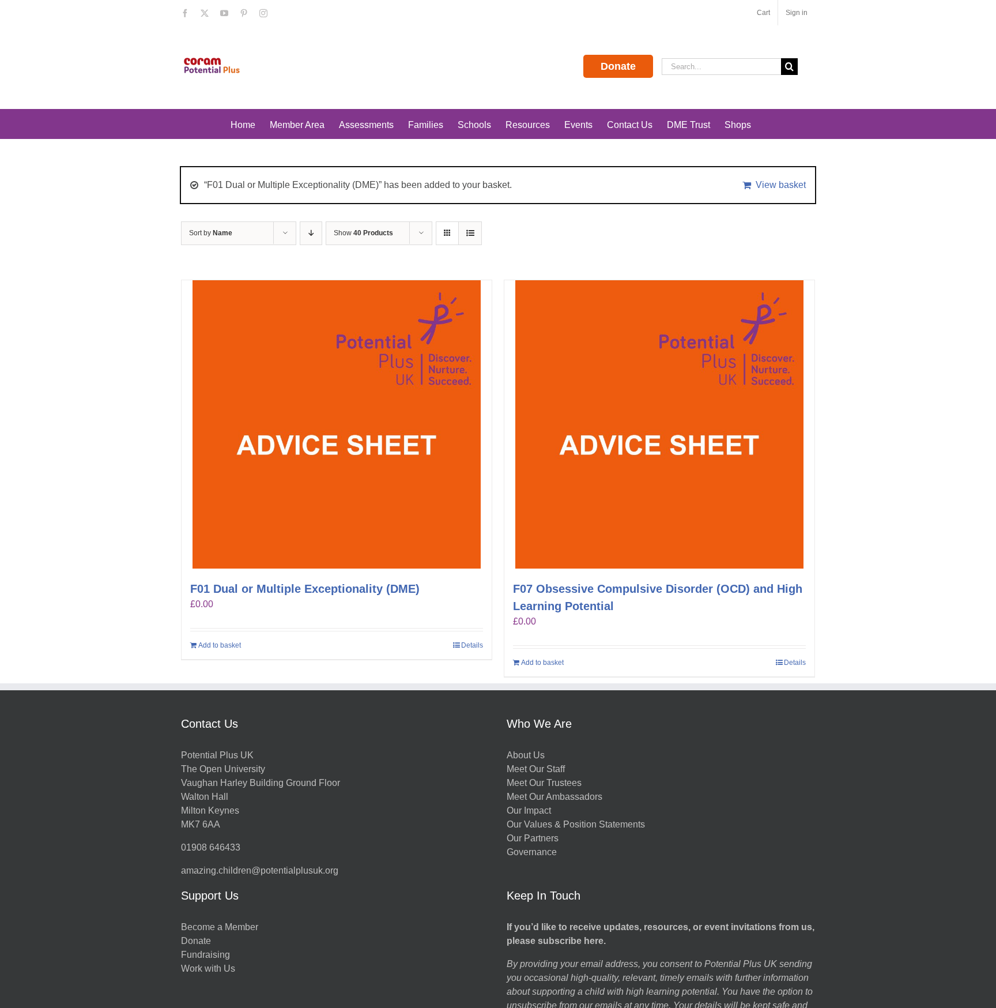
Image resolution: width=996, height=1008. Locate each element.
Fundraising (205, 955)
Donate (618, 66)
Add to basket (219, 645)
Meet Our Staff (536, 769)
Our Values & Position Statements (576, 824)
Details (472, 645)
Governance (532, 852)
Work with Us (208, 968)
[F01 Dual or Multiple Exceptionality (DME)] (337, 424)
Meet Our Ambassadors (554, 797)
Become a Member (219, 927)
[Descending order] (311, 233)
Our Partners (533, 838)
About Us (526, 755)
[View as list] (470, 233)
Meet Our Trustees (544, 783)
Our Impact (530, 810)
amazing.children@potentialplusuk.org (259, 870)
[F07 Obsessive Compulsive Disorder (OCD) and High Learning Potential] (659, 424)
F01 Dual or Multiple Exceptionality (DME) (305, 588)
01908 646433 (210, 847)
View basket (781, 185)
